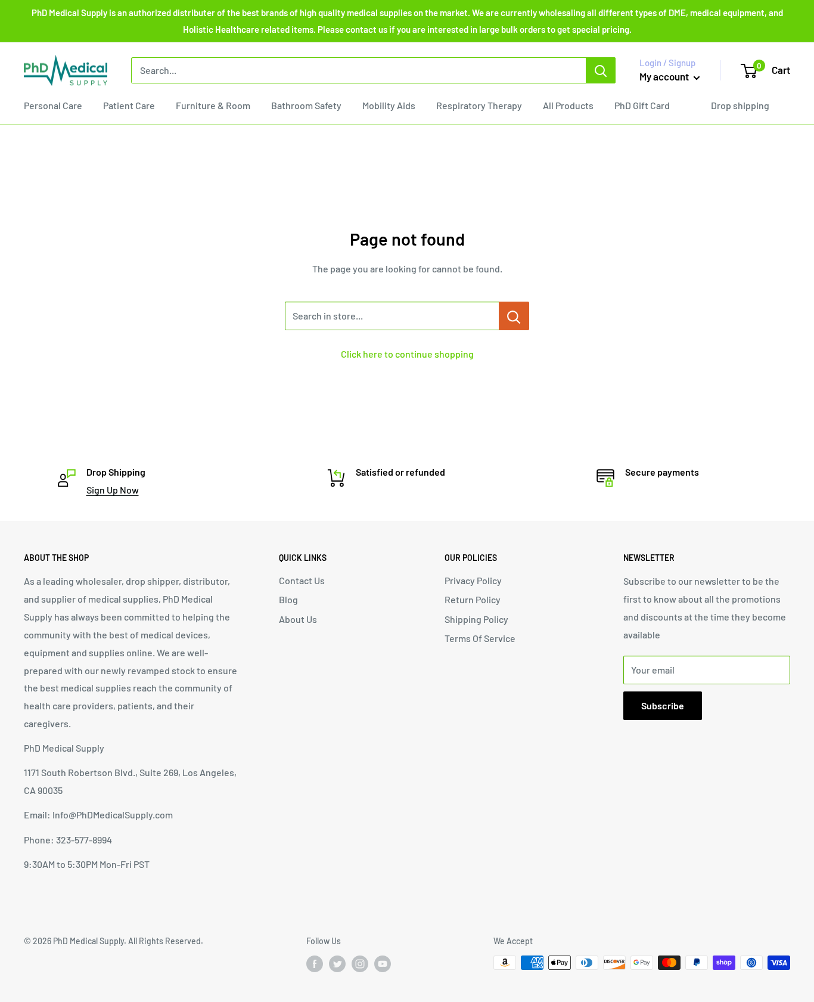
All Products (568, 105)
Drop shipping (740, 105)
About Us (298, 619)
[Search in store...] (514, 316)
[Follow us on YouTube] (382, 964)
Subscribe (662, 705)
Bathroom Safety (306, 105)
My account (665, 76)
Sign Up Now (112, 489)
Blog (288, 599)
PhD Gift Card (642, 105)
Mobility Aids (388, 105)
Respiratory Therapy (479, 105)
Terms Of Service (480, 638)
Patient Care (129, 105)
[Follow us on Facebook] (314, 964)
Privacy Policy (473, 580)
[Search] (601, 70)
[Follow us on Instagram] (360, 964)
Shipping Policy (476, 619)
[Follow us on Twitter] (337, 964)
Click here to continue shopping (407, 353)
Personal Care (53, 105)
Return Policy (473, 599)
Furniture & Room (213, 105)
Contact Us (302, 580)
